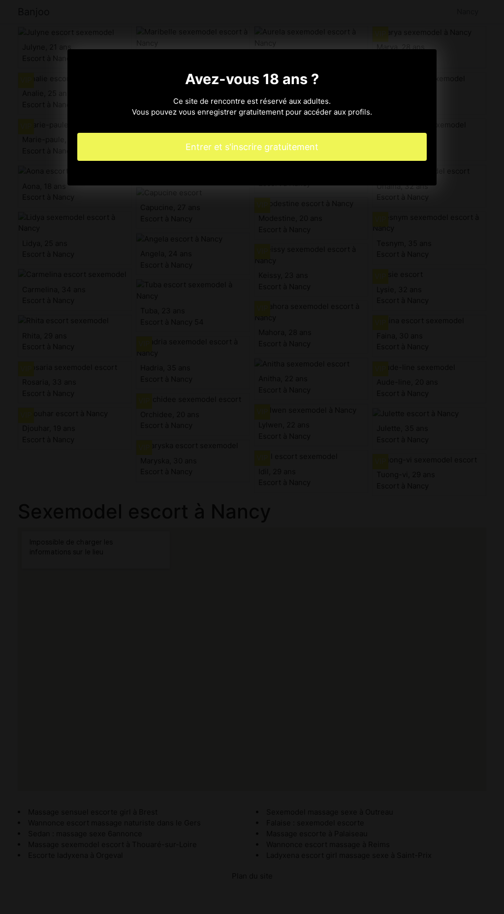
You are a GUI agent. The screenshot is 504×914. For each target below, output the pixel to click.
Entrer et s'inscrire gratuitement (252, 147)
